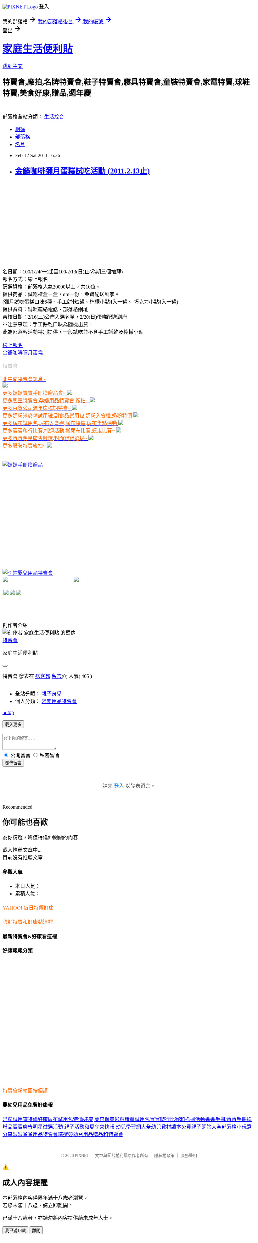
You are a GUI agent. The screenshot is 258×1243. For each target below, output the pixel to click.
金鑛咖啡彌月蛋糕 (23, 352)
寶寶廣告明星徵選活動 (38, 1127)
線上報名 (13, 345)
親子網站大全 (206, 1127)
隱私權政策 (164, 1155)
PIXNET (82, 1155)
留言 (57, 676)
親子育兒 (52, 693)
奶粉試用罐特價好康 (25, 1119)
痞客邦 (42, 676)
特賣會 (10, 640)
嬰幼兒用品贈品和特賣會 (95, 1134)
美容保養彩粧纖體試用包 (122, 1119)
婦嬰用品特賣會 (59, 701)
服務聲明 (189, 1155)
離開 (36, 1230)
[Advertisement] (50, 221)
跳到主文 (13, 66)
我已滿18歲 (15, 1230)
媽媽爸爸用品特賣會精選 (40, 1134)
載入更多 (13, 724)
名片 (20, 144)
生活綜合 (54, 116)
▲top (8, 712)
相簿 (20, 129)
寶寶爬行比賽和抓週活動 (177, 1119)
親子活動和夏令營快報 (89, 1127)
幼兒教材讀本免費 (171, 1127)
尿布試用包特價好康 (70, 1119)
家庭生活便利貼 (38, 48)
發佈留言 (13, 763)
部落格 (22, 137)
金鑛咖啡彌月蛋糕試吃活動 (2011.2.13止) (82, 171)
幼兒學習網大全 (133, 1127)
